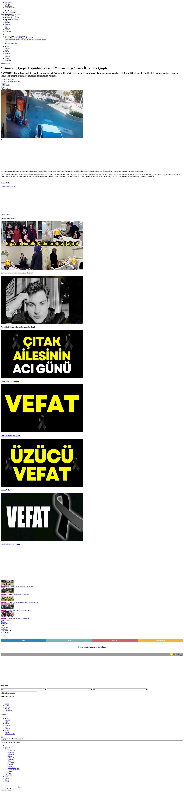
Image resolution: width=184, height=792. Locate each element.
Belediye (7, 28)
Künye (7, 43)
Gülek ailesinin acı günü (10, 436)
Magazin (7, 22)
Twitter (13, 36)
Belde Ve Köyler (24, 39)
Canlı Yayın (8, 6)
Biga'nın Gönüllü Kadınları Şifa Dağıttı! (17, 273)
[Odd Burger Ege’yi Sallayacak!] (7, 617)
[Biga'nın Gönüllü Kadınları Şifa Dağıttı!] (42, 269)
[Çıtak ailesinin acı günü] (42, 377)
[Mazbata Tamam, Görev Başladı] (7, 609)
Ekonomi (7, 19)
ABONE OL (5, 632)
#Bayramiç (11, 186)
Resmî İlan (8, 31)
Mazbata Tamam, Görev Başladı (18, 610)
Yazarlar (7, 778)
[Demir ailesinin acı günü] (42, 540)
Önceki (3, 215)
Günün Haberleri (10, 7)
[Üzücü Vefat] (42, 486)
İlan (6, 26)
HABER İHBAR (6, 790)
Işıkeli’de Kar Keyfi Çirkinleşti (17, 594)
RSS (15, 43)
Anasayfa (4, 63)
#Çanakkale (4, 186)
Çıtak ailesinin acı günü (10, 381)
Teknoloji (7, 24)
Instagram (19, 36)
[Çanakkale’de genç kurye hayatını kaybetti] (42, 323)
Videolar (7, 4)
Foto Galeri (8, 2)
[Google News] (6, 89)
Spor (6, 41)
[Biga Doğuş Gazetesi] (8, 14)
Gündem (7, 17)
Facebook (8, 36)
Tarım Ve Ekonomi (35, 39)
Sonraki (8, 215)
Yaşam (43, 39)
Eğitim (17, 39)
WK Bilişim (16, 742)
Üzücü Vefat (5, 490)
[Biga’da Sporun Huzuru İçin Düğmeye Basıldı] (7, 601)
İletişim (11, 43)
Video (6, 776)
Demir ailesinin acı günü (10, 544)
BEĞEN (3, 622)
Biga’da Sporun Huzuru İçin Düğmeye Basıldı (22, 602)
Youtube (24, 36)
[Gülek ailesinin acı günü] (42, 432)
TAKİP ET (4, 625)
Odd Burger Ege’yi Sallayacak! (17, 618)
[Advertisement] (58, 155)
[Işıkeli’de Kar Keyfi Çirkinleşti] (7, 593)
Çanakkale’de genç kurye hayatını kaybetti (18, 327)
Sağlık (6, 21)
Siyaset (7, 29)
